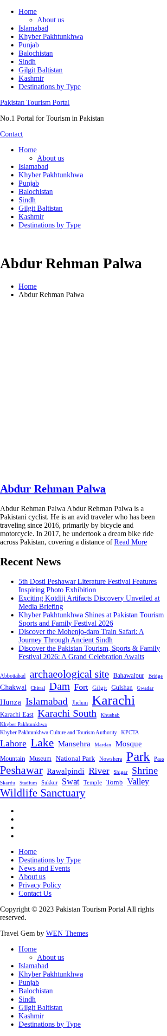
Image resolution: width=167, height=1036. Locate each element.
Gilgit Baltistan (41, 70)
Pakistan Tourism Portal (35, 102)
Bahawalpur (128, 675)
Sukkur (49, 782)
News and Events (44, 868)
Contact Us (35, 893)
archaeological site (69, 674)
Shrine (145, 770)
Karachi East (16, 714)
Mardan (103, 744)
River (99, 770)
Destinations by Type (50, 87)
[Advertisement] (83, 389)
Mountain (12, 758)
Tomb (114, 782)
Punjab (29, 45)
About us (50, 20)
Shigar (121, 772)
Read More (130, 542)
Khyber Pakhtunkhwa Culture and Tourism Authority (58, 732)
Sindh (27, 61)
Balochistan (36, 53)
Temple (93, 782)
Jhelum (80, 702)
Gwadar (145, 688)
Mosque (129, 743)
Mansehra (74, 743)
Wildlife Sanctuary (42, 793)
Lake (42, 742)
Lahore (13, 743)
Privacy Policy (40, 885)
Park (138, 756)
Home (28, 11)
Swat (70, 781)
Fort (81, 687)
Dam (59, 686)
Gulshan (122, 687)
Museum (40, 758)
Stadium (28, 782)
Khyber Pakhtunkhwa (51, 36)
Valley (138, 781)
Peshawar (21, 770)
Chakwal (13, 687)
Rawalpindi (65, 771)
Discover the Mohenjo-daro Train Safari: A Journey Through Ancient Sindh (81, 636)
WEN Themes (67, 933)
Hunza (10, 702)
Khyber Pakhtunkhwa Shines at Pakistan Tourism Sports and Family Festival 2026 (91, 619)
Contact (11, 134)
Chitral (38, 688)
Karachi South (67, 713)
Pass (159, 759)
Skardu (7, 782)
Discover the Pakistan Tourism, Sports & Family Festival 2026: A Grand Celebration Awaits (89, 652)
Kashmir (31, 78)
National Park (75, 758)
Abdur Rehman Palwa (53, 489)
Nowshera (110, 759)
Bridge (155, 676)
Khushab (110, 715)
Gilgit (99, 687)
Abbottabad (13, 676)
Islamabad (33, 28)
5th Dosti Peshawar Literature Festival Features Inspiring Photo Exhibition (88, 585)
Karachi (113, 700)
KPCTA (130, 732)
